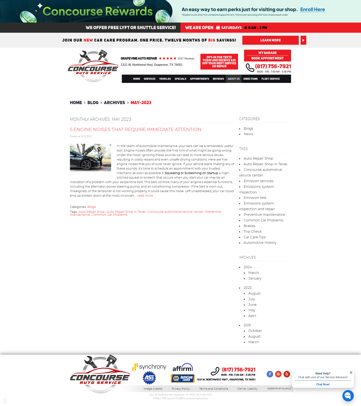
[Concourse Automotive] (93, 66)
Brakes (249, 226)
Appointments (199, 78)
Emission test (255, 198)
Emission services (259, 181)
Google (278, 374)
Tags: (244, 149)
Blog (93, 102)
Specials (180, 78)
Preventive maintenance (264, 215)
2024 (248, 267)
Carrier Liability (247, 389)
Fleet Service (271, 78)
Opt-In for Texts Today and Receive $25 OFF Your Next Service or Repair (219, 61)
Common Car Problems (109, 214)
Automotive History (260, 243)
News (248, 134)
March (253, 273)
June (252, 305)
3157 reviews (186, 58)
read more (145, 195)
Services (149, 78)
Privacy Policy (181, 389)
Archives (114, 102)
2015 (247, 325)
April (252, 316)
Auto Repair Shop (91, 211)
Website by (279, 388)
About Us (234, 78)
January (255, 278)
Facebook (270, 374)
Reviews (218, 78)
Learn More (270, 40)
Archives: (248, 257)
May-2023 (141, 102)
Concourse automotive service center (175, 211)
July (251, 299)
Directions (250, 78)
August (254, 293)
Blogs (91, 206)
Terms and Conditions (213, 389)
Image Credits (153, 389)
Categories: (250, 119)
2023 (248, 288)
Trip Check (253, 231)
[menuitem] (136, 79)
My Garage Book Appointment (267, 55)
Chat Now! (323, 384)
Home (136, 78)
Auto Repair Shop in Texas (126, 211)
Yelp (287, 374)
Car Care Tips (255, 237)
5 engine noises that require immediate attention (135, 129)
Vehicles (165, 78)
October (255, 331)
